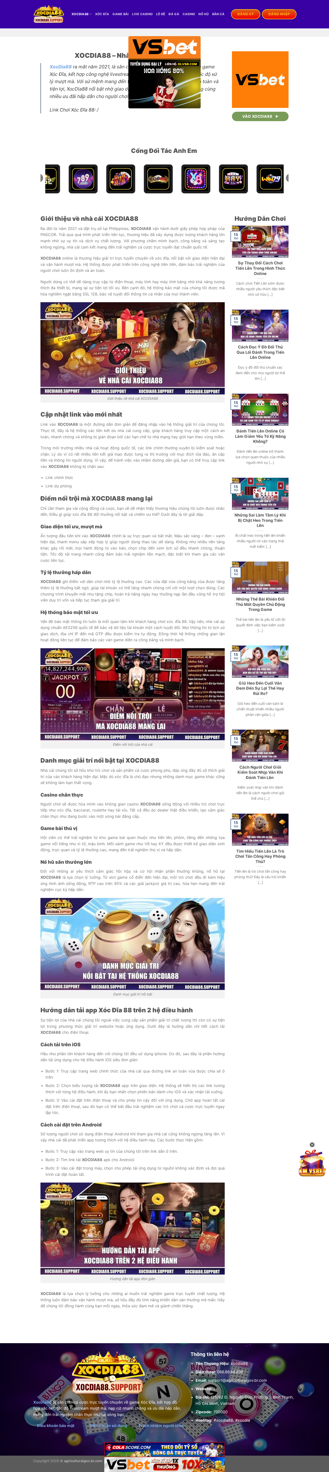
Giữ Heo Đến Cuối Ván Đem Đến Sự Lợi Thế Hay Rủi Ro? (260, 688)
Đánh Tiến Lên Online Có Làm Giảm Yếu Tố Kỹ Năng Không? (260, 436)
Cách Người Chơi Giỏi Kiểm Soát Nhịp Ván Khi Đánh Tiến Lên (260, 772)
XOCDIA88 (80, 14)
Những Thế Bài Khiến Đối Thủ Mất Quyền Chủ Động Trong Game (260, 604)
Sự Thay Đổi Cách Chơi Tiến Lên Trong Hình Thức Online (260, 268)
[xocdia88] (48, 14)
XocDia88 (61, 67)
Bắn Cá (218, 14)
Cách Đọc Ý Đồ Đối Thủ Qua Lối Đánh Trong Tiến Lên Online (260, 352)
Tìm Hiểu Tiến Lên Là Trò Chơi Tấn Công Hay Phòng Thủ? (260, 856)
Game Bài (120, 14)
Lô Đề (160, 14)
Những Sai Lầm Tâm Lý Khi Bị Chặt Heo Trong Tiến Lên (260, 520)
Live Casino (142, 14)
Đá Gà (174, 14)
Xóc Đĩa (102, 14)
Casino (189, 14)
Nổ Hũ (203, 14)
